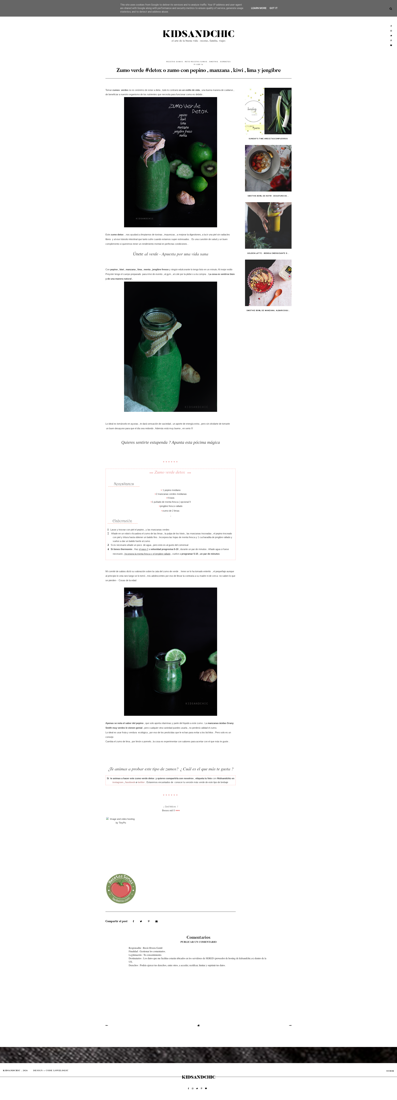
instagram (117, 782)
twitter (141, 782)
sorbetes (225, 62)
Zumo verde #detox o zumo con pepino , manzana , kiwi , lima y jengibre (198, 70)
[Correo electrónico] (156, 921)
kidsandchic (198, 34)
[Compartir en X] (141, 921)
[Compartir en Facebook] (133, 921)
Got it (274, 8)
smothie (213, 62)
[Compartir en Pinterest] (149, 921)
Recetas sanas (174, 62)
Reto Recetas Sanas (196, 62)
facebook (130, 782)
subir (390, 1070)
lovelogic (61, 1070)
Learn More (258, 8)
